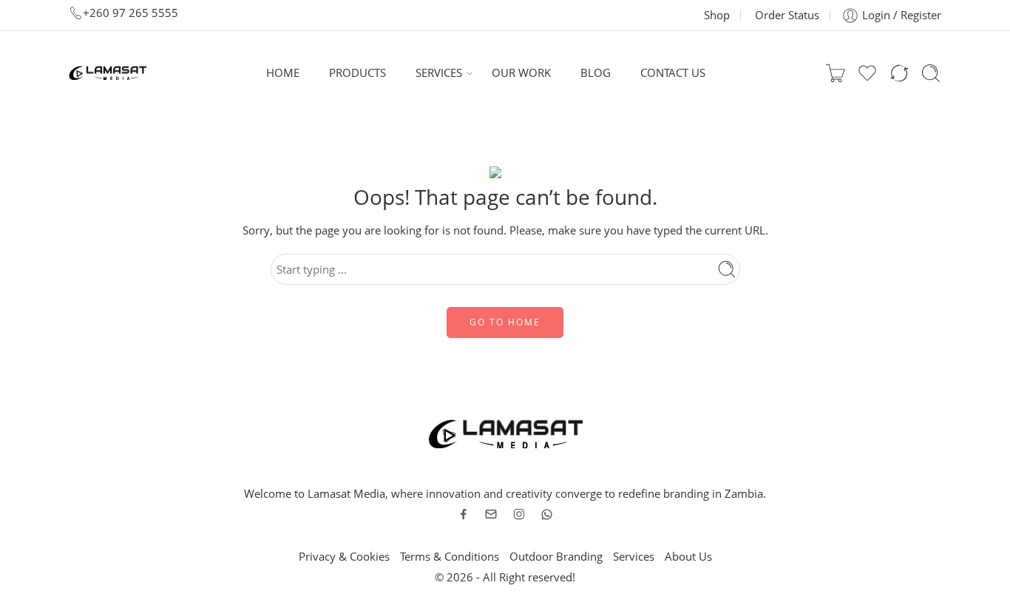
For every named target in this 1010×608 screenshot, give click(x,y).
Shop (717, 15)
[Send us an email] (491, 514)
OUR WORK (521, 73)
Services (633, 557)
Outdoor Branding (556, 557)
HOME (282, 73)
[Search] (931, 73)
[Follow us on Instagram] (519, 514)
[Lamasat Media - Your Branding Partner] (107, 73)
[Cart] (835, 73)
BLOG (595, 73)
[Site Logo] (505, 433)
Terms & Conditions (449, 557)
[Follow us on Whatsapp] (546, 514)
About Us (688, 557)
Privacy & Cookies (344, 557)
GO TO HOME (505, 322)
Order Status (787, 15)
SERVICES (439, 73)
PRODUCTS (357, 73)
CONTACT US (672, 73)
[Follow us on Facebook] (464, 514)
